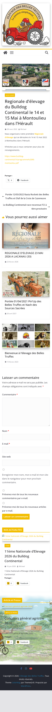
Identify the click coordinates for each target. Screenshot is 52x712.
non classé (10, 95)
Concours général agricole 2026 (24, 620)
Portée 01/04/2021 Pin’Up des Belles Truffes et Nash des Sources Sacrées (23, 304)
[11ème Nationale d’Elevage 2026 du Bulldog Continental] (26, 537)
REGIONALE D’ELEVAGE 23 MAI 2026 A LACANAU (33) (24, 254)
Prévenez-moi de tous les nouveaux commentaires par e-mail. (20, 496)
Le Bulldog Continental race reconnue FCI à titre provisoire (25, 206)
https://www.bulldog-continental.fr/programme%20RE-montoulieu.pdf (20, 159)
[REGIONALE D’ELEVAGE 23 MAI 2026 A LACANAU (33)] (26, 224)
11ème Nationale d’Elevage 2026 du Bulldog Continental (25, 556)
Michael (23, 129)
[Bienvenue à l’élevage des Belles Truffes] (26, 325)
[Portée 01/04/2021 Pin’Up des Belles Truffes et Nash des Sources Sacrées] (26, 273)
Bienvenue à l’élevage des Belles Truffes (24, 354)
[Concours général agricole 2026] (26, 606)
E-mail (6, 443)
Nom (5, 431)
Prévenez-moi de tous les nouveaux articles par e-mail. (24, 508)
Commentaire (10, 394)
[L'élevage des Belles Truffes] (5, 52)
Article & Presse (11, 612)
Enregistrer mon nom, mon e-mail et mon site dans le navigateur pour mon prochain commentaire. (25, 478)
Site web (6, 456)
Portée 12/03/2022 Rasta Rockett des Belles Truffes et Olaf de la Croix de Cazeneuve (27, 196)
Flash (7, 546)
